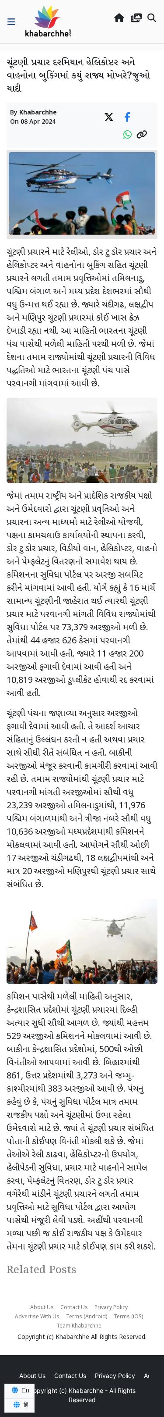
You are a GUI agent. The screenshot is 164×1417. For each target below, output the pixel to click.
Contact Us (74, 1307)
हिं (25, 1405)
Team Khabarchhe (78, 1326)
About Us (42, 1307)
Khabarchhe (38, 113)
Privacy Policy (111, 1307)
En (25, 1390)
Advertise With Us (37, 1317)
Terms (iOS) (128, 1317)
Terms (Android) (86, 1317)
